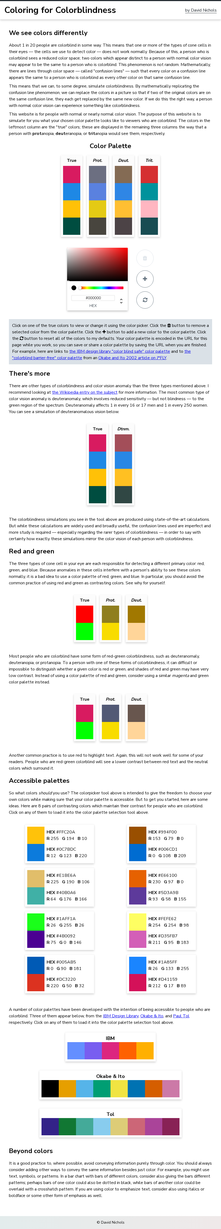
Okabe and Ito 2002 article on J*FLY (132, 358)
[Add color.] (145, 279)
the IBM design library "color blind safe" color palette (119, 351)
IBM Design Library (121, 1016)
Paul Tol (181, 1016)
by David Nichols (201, 10)
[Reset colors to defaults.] (145, 300)
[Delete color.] (145, 258)
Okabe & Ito (151, 1016)
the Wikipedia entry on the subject (85, 392)
